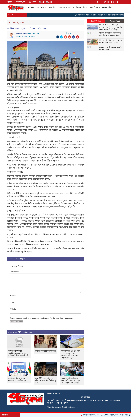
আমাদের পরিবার (107, 7)
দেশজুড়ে (43, 7)
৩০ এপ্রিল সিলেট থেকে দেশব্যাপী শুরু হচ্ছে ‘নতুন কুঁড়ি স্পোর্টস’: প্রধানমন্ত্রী (70, 380)
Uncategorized (18, 22)
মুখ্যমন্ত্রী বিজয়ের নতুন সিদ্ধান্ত (45, 351)
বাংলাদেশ (34, 7)
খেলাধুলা (71, 7)
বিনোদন (78, 7)
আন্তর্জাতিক (51, 7)
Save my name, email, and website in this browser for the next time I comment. (41, 318)
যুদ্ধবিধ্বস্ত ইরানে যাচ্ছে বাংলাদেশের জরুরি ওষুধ (17, 379)
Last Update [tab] (96, 21)
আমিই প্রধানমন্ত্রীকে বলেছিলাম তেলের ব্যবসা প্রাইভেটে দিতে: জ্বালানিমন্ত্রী (18, 353)
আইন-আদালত (62, 7)
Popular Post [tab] (115, 21)
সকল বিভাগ (94, 7)
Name (13, 296)
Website (13, 309)
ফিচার (85, 7)
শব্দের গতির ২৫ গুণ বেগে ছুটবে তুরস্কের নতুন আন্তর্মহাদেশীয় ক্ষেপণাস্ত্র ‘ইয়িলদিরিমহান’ (70, 354)
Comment (14, 272)
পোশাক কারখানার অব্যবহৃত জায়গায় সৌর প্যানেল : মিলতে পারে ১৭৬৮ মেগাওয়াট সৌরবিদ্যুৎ (111, 27)
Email (12, 302)
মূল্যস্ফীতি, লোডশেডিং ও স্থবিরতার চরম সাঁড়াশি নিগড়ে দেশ (45, 380)
